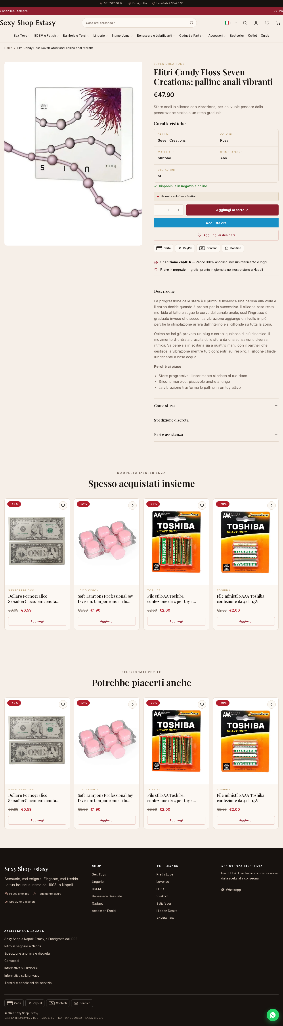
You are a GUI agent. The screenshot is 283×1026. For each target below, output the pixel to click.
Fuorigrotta (139, 3)
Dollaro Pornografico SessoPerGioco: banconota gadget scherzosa (32, 601)
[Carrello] (278, 23)
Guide (265, 35)
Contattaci (11, 961)
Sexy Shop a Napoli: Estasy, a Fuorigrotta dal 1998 (41, 939)
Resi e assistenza (168, 434)
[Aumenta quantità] (179, 210)
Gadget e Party (190, 35)
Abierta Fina (165, 918)
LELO (160, 889)
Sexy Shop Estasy (28, 22)
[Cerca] (245, 23)
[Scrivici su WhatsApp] (273, 1015)
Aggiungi (37, 621)
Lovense (163, 881)
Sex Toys (20, 35)
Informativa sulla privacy (21, 975)
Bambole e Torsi (74, 35)
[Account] (256, 23)
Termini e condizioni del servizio (28, 983)
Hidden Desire (167, 911)
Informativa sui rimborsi (21, 968)
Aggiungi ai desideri (219, 235)
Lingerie (99, 35)
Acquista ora (216, 223)
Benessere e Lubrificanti (154, 35)
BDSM (96, 889)
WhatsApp (233, 890)
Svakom (162, 896)
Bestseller (237, 35)
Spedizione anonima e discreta (27, 953)
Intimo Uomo (121, 35)
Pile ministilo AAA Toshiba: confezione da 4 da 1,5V (241, 598)
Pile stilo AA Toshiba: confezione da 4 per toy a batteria (170, 601)
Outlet (252, 35)
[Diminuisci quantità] (159, 210)
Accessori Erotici (104, 911)
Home (8, 48)
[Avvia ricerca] (192, 23)
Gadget (97, 903)
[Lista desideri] (267, 23)
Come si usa (164, 405)
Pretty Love (165, 874)
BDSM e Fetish (45, 35)
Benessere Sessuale (107, 896)
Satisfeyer (164, 903)
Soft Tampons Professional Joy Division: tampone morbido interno (105, 601)
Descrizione (164, 291)
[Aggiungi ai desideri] (63, 505)
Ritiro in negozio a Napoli (22, 946)
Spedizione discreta (171, 420)
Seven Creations (169, 63)
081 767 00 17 (113, 3)
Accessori (215, 35)
